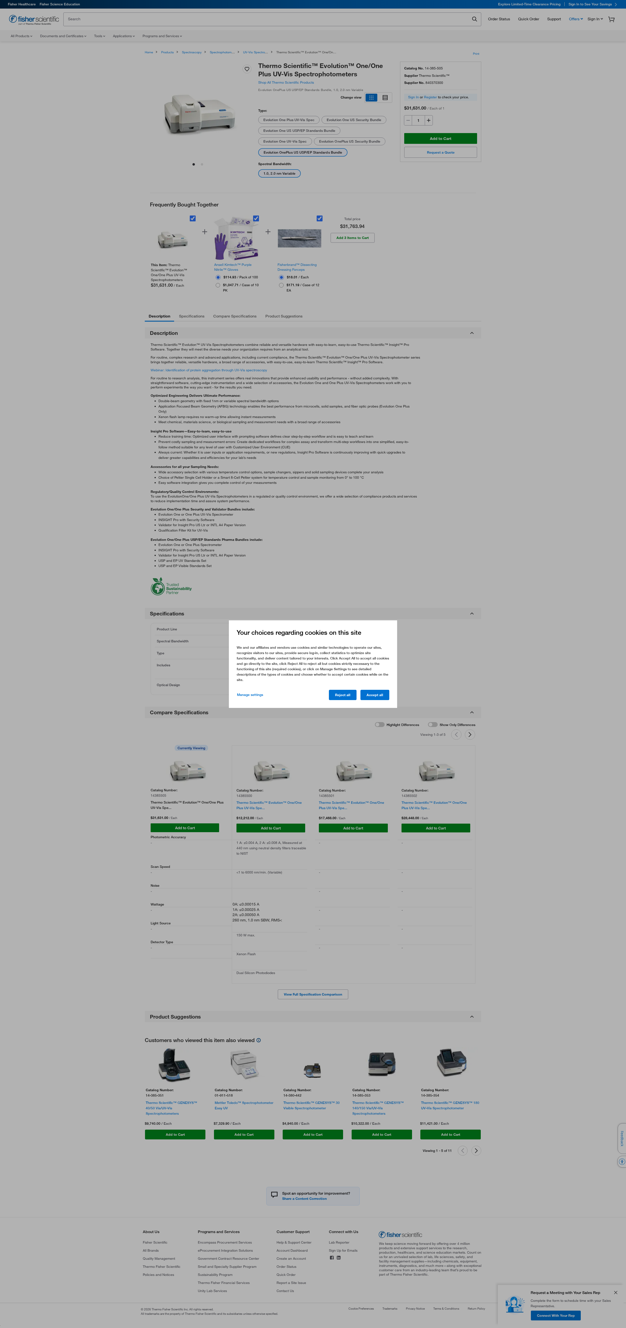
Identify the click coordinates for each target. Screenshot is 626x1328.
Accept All (375, 695)
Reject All (342, 695)
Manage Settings (250, 694)
